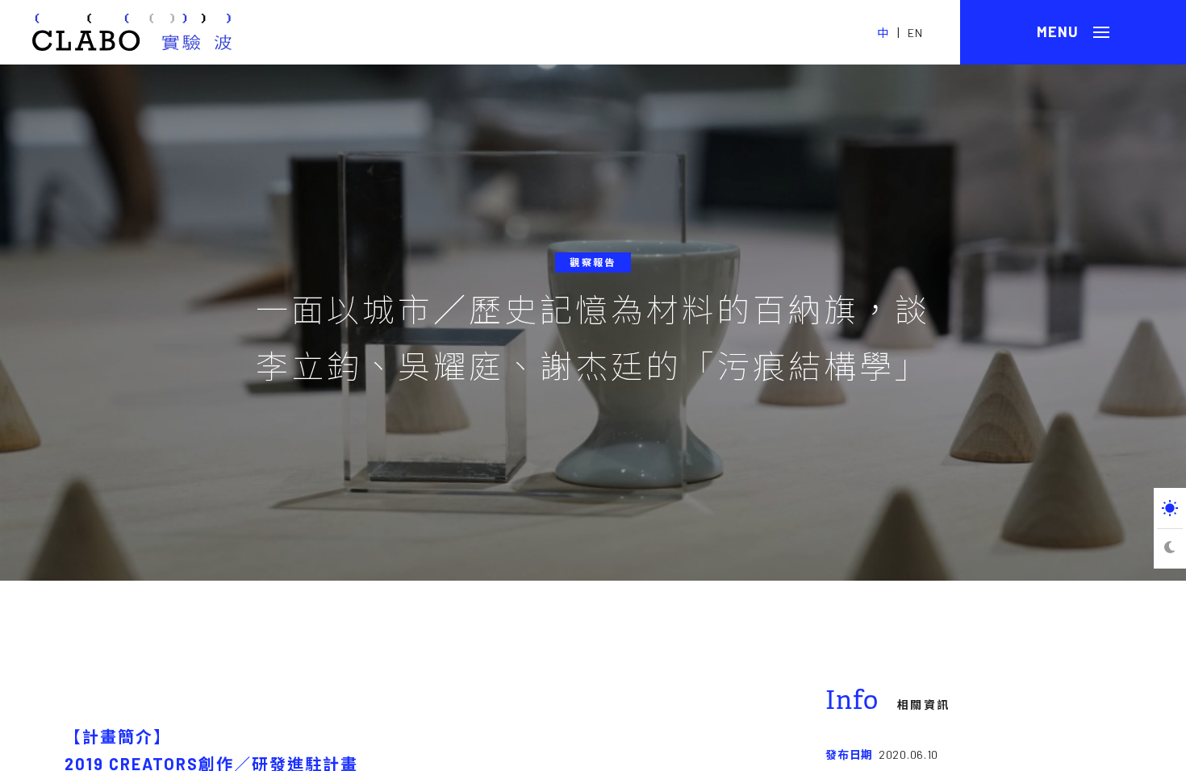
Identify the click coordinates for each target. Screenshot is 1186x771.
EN (915, 33)
